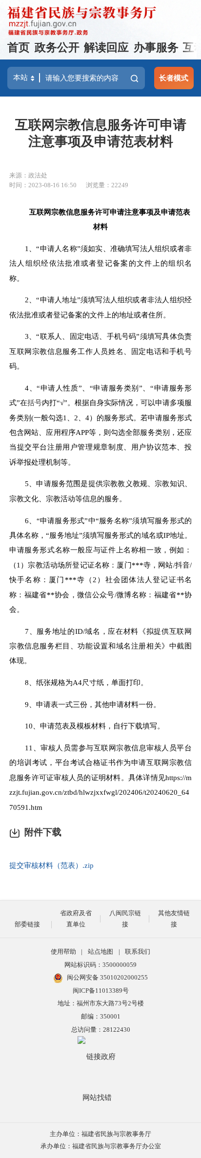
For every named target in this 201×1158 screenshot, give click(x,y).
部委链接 (27, 924)
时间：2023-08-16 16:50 (43, 185)
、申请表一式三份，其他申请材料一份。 (95, 704)
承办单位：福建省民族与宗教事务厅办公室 (100, 1146)
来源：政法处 (28, 175)
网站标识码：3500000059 (100, 964)
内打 (49, 402)
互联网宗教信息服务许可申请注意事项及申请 (102, 212)
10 (29, 726)
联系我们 (137, 951)
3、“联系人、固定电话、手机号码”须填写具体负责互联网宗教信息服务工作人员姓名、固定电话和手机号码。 (100, 351)
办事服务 (156, 47)
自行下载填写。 (138, 726)
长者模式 (173, 78)
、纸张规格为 (51, 682)
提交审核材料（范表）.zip (51, 865)
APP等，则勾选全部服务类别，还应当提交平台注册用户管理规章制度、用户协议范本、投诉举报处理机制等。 (100, 447)
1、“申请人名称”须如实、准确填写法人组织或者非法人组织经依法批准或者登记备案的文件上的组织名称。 (100, 263)
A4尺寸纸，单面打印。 (110, 682)
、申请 (44, 726)
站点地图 (100, 951)
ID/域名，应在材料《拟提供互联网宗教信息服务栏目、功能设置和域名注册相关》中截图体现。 (100, 646)
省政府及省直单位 (76, 918)
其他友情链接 (174, 918)
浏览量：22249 (107, 185)
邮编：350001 (101, 1016)
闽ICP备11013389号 (101, 990)
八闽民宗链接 (125, 918)
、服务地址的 (52, 631)
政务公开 (57, 47)
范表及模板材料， (84, 726)
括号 (34, 402)
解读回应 (106, 47)
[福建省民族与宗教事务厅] (82, 20)
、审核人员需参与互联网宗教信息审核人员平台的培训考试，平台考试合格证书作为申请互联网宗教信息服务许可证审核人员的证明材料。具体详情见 (100, 763)
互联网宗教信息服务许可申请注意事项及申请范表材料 (100, 133)
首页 (18, 47)
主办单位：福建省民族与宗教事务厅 (100, 1134)
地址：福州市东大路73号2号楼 (101, 1003)
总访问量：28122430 (100, 1029)
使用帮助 (63, 951)
